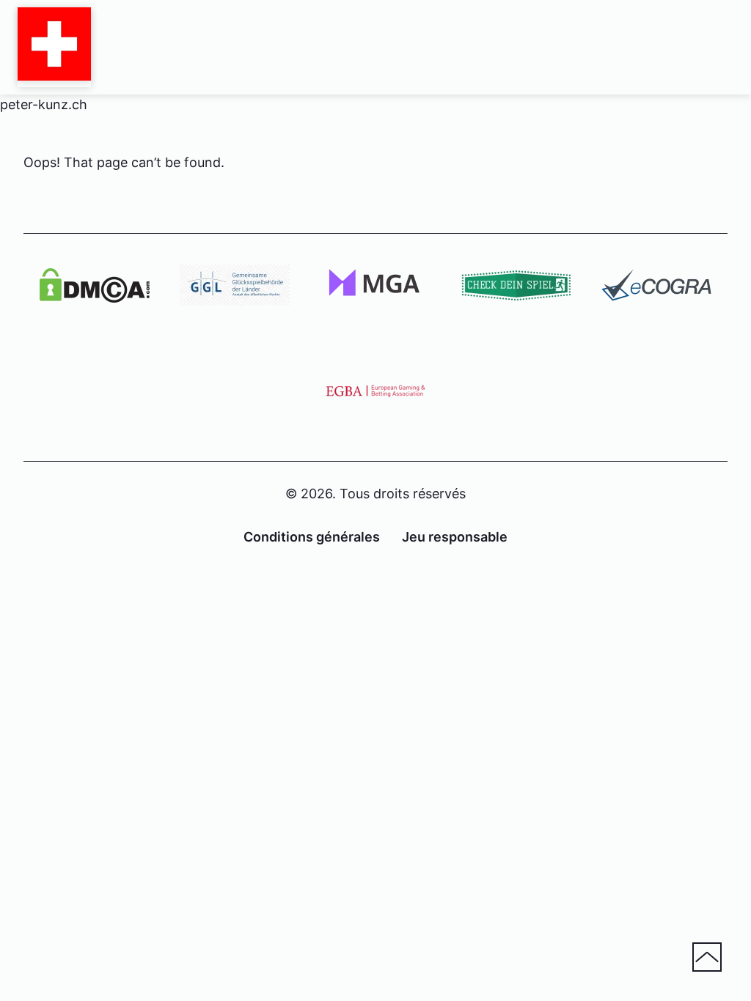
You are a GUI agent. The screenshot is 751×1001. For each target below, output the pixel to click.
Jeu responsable (455, 536)
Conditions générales (311, 536)
